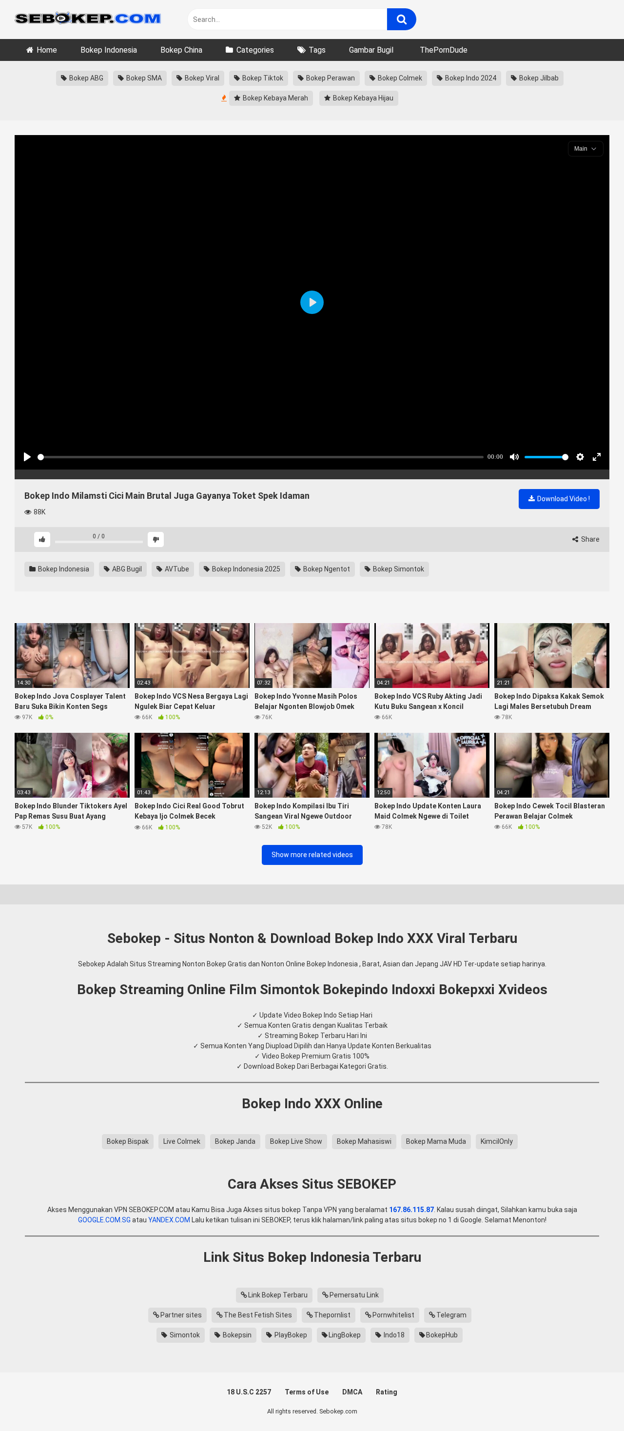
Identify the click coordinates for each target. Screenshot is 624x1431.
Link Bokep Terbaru (278, 1295)
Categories (255, 50)
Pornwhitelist (393, 1315)
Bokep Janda (235, 1141)
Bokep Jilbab (538, 78)
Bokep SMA (143, 78)
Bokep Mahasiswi (364, 1141)
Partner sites (181, 1315)
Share (590, 539)
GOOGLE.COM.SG (104, 1220)
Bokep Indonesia (108, 50)
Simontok (184, 1335)
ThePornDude (444, 50)
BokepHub (442, 1335)
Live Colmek (181, 1141)
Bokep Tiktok (262, 78)
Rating (386, 1392)
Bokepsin (236, 1335)
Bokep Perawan (330, 78)
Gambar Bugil (371, 50)
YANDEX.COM (169, 1220)
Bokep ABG (85, 78)
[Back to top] (591, 1401)
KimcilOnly (497, 1141)
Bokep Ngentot (326, 569)
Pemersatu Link (354, 1295)
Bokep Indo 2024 (470, 78)
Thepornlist (332, 1315)
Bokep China (181, 50)
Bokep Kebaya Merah (274, 98)
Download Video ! (563, 499)
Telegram (451, 1315)
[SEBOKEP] (88, 19)
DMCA (352, 1392)
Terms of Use (307, 1392)
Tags (317, 50)
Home (47, 50)
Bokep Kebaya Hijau (362, 98)
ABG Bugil (126, 569)
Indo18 (393, 1335)
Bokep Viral (201, 78)
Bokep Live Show (296, 1141)
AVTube (176, 569)
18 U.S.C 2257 (249, 1392)
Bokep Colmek (399, 78)
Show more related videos (312, 855)
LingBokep (345, 1335)
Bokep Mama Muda (436, 1141)
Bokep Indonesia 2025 (245, 569)
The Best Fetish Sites (258, 1315)
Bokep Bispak (128, 1141)
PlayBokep (290, 1335)
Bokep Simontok (397, 569)
